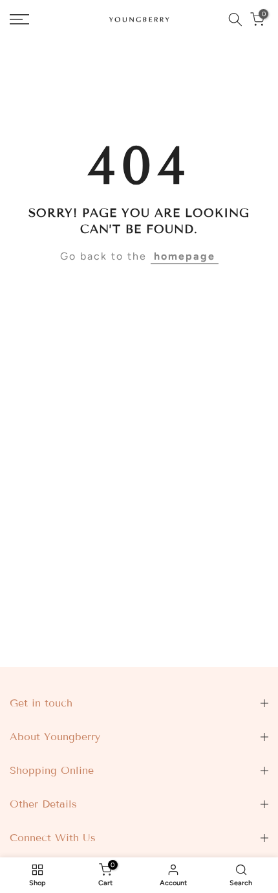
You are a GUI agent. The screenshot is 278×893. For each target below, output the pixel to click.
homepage (184, 256)
